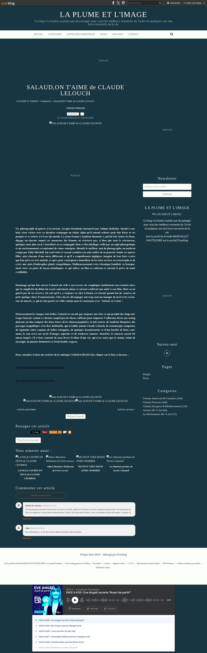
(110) (165, 406)
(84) (155, 410)
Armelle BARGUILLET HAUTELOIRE (30, 563)
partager (94, 609)
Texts (146, 378)
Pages (103, 34)
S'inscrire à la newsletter (28, 440)
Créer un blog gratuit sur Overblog (77, 563)
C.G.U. (131, 563)
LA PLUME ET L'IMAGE (103, 14)
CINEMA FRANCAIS (75, 108)
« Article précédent (26, 409)
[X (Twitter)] (118, 3)
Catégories (55, 34)
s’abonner (76, 609)
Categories (45, 101)
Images (147, 374)
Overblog (122, 554)
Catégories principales (81, 34)
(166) (163, 398)
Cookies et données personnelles (188, 563)
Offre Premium (168, 563)
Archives (117, 34)
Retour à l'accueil (75, 416)
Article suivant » (126, 409)
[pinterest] (123, 3)
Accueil (38, 34)
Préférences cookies (103, 567)
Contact (133, 34)
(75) (160, 414)
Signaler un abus (119, 563)
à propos (111, 609)
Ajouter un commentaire (40, 495)
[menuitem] (38, 34)
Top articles (97, 563)
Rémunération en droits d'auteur (148, 563)
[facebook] (113, 3)
